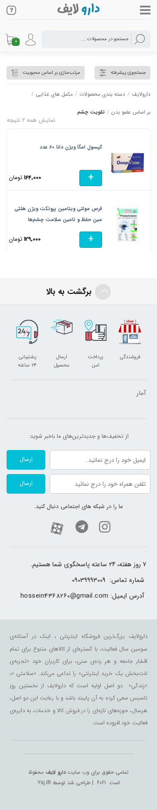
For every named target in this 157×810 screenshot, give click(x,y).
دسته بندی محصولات (102, 94)
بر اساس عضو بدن (130, 112)
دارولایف (141, 94)
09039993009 (89, 580)
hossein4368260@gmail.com (64, 596)
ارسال (26, 459)
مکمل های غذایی (54, 94)
